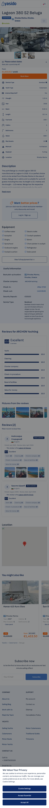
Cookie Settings (24, 788)
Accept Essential (24, 795)
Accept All (24, 802)
